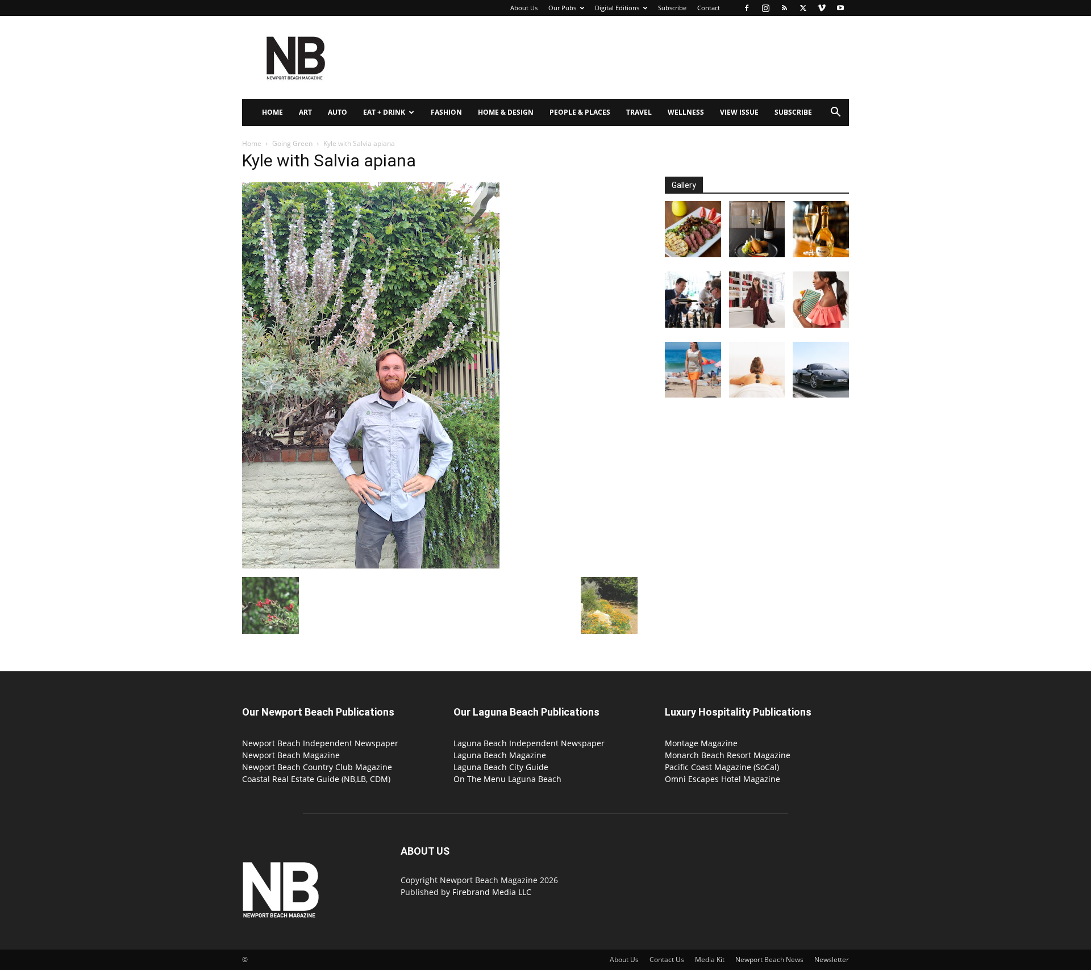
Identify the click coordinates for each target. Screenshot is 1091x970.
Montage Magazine (701, 743)
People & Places (579, 112)
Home (272, 112)
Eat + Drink (384, 112)
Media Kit (709, 959)
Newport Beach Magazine (291, 755)
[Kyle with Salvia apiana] (370, 565)
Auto (337, 112)
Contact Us (666, 959)
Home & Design (506, 112)
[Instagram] (765, 8)
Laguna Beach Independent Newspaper (529, 743)
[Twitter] (802, 8)
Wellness (686, 112)
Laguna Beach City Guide (500, 767)
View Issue (739, 112)
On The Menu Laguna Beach (507, 779)
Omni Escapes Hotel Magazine (722, 779)
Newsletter (831, 959)
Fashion (446, 112)
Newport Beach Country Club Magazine (317, 767)
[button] (835, 113)
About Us (524, 7)
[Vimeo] (821, 8)
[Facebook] (746, 8)
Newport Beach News (769, 959)
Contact (708, 7)
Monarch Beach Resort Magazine (727, 755)
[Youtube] (840, 8)
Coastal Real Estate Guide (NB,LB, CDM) (316, 779)
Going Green (292, 143)
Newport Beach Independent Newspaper (320, 743)
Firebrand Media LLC (491, 892)
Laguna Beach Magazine (499, 755)
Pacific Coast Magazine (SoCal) (722, 767)
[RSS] (784, 8)
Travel (639, 112)
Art (305, 112)
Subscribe (672, 7)
